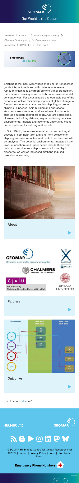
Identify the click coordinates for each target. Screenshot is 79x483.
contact (23, 400)
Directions (64, 453)
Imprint (23, 453)
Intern (39, 456)
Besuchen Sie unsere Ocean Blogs (22, 438)
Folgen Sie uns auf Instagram (39, 438)
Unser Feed (13, 438)
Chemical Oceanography (17, 40)
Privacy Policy (38, 453)
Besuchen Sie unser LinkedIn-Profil (48, 438)
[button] (74, 477)
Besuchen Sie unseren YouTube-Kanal (31, 438)
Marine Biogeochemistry (46, 35)
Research (24, 35)
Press (52, 453)
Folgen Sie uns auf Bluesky (65, 438)
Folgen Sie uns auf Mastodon (56, 438)
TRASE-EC (25, 45)
